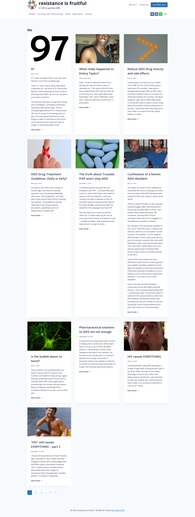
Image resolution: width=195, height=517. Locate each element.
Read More (36, 130)
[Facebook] (152, 14)
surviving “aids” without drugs (50, 14)
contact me (144, 4)
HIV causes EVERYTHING (144, 356)
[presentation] (49, 48)
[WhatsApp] (160, 14)
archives (88, 14)
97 (32, 69)
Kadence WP (119, 510)
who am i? (133, 4)
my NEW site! (159, 4)
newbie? (32, 14)
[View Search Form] (166, 14)
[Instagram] (156, 14)
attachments (77, 14)
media (67, 14)
